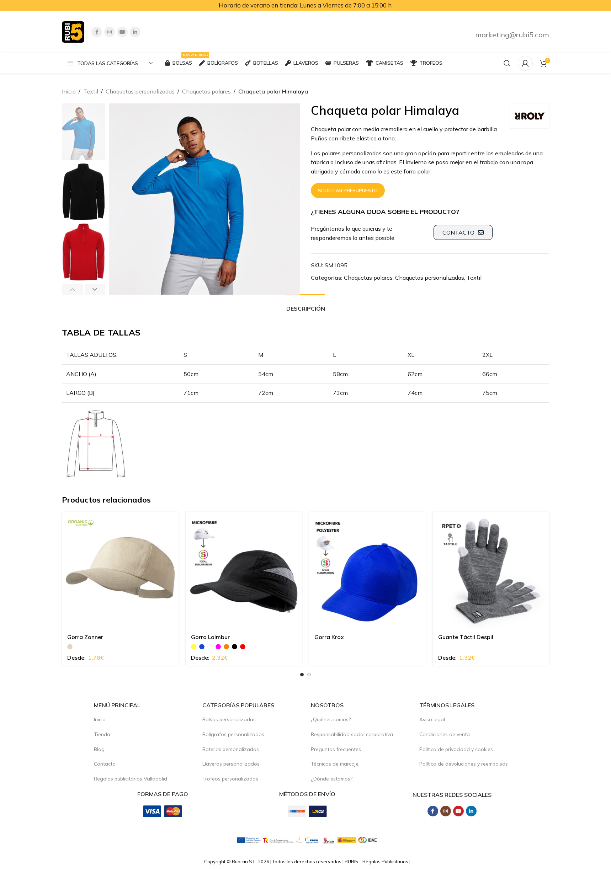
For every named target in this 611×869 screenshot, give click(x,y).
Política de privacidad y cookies (456, 749)
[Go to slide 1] (302, 674)
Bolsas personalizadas (229, 719)
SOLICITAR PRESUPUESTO (348, 190)
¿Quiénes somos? (331, 719)
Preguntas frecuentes (336, 749)
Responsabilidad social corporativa (352, 734)
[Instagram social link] (109, 32)
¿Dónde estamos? (331, 779)
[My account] (525, 63)
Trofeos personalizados (230, 779)
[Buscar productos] (507, 63)
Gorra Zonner (85, 636)
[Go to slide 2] (309, 674)
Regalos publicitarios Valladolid (130, 779)
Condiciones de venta (444, 734)
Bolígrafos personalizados (233, 734)
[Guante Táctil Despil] (491, 570)
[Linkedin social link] (135, 32)
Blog (99, 749)
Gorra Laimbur (210, 636)
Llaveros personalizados (231, 764)
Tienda (102, 734)
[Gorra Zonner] (120, 570)
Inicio (69, 91)
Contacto (105, 764)
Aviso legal (432, 719)
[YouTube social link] (122, 32)
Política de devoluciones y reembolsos (463, 764)
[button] (72, 289)
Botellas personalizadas (230, 749)
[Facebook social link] (96, 32)
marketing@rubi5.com (512, 34)
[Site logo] (73, 31)
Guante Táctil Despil (465, 636)
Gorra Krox (329, 636)
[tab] (305, 305)
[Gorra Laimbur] (244, 570)
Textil (90, 91)
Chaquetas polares (206, 91)
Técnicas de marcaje (334, 764)
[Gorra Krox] (367, 570)
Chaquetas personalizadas (140, 91)
